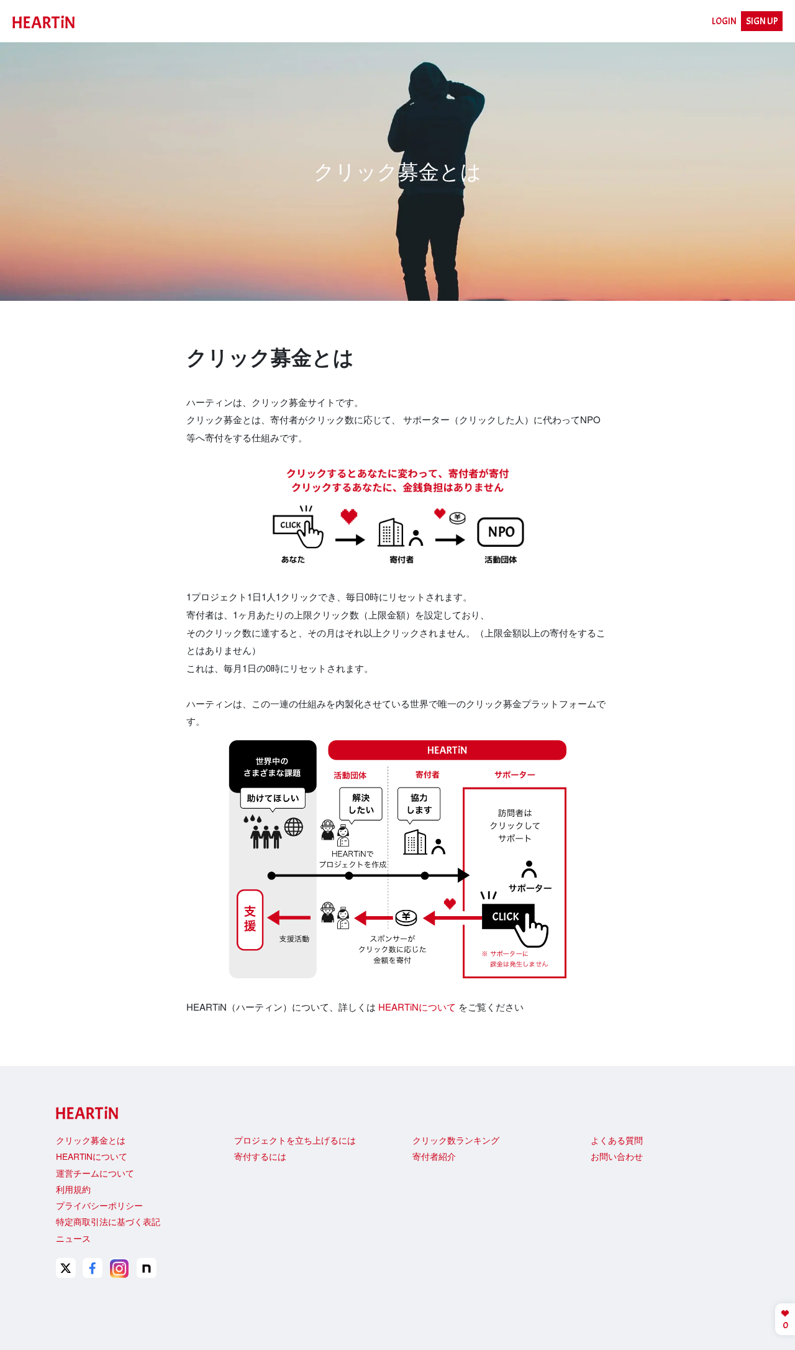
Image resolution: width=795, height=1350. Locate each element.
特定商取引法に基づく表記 (108, 1221)
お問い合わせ (617, 1156)
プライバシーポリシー (99, 1205)
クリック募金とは (90, 1140)
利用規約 (73, 1189)
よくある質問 (617, 1140)
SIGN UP (762, 21)
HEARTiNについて (417, 1006)
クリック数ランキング (455, 1140)
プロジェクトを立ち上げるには (295, 1140)
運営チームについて (95, 1173)
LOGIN (724, 21)
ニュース (73, 1238)
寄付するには (260, 1156)
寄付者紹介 (434, 1156)
